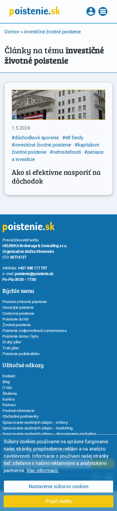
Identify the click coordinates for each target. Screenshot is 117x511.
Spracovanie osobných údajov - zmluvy (35, 422)
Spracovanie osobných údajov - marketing (37, 428)
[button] (91, 11)
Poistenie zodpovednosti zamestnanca (34, 330)
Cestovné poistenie (18, 313)
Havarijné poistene (17, 307)
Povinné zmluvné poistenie (24, 301)
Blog (6, 381)
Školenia (9, 393)
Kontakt (8, 376)
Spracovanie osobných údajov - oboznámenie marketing (49, 434)
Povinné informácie (18, 410)
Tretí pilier (10, 348)
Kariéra (8, 399)
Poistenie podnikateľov (21, 354)
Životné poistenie (16, 325)
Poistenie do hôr (15, 319)
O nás (7, 387)
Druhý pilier (12, 342)
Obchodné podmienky (20, 416)
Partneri (9, 405)
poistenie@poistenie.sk (34, 273)
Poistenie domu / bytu (20, 336)
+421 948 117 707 (32, 268)
